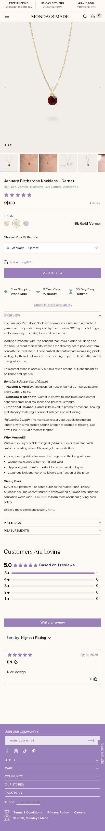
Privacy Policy (58, 812)
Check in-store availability (53, 305)
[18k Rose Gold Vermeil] (6, 223)
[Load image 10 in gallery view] (68, 163)
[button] (7, 16)
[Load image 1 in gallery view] (9, 163)
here (24, 430)
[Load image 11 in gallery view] (87, 163)
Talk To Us (13, 792)
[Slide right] (99, 86)
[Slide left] (5, 86)
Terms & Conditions (27, 812)
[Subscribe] (91, 740)
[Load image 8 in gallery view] (29, 163)
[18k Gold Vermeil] (16, 223)
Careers (79, 812)
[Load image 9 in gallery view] (48, 163)
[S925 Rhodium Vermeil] (26, 223)
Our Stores (14, 784)
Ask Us (94, 203)
